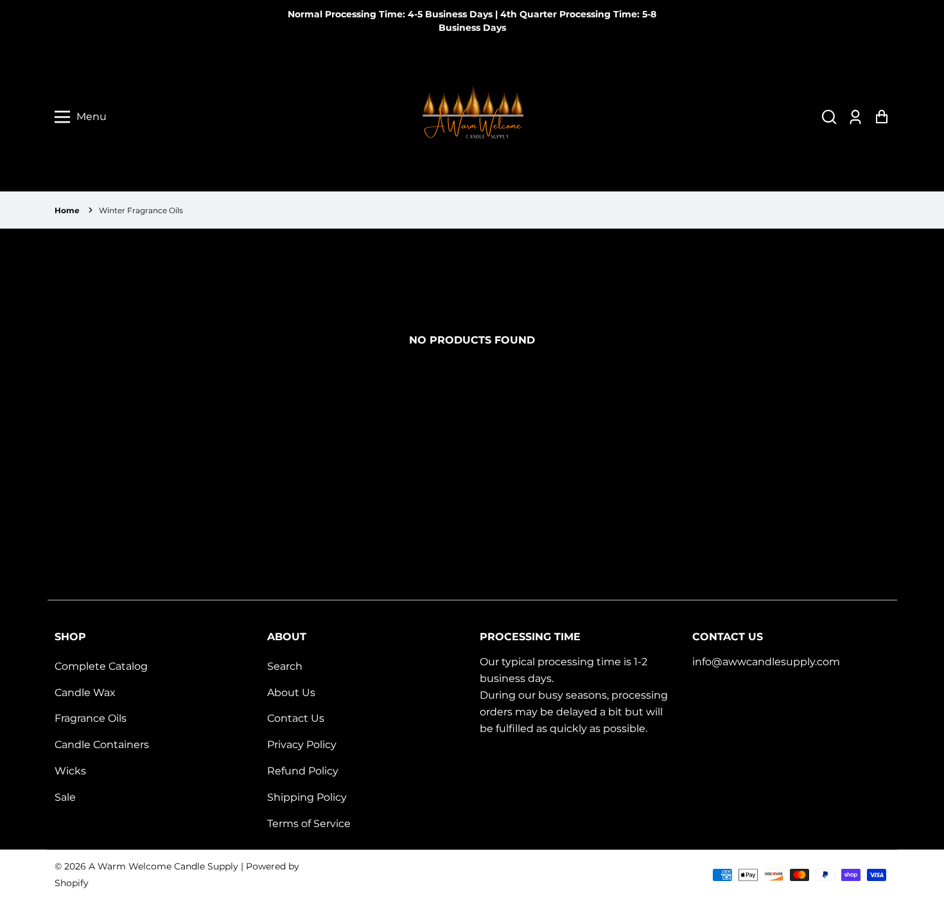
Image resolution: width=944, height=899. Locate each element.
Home (67, 210)
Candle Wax (85, 692)
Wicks (70, 771)
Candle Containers (102, 744)
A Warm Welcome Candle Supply (163, 866)
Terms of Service (309, 823)
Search (284, 666)
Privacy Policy (302, 744)
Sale (65, 797)
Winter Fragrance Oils (141, 210)
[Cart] (881, 117)
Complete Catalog (101, 666)
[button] (829, 117)
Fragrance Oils (91, 718)
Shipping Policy (307, 797)
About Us (291, 692)
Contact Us (295, 718)
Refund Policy (302, 771)
